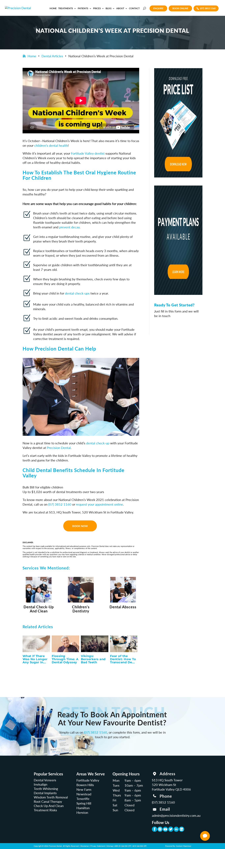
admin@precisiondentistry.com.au (176, 815)
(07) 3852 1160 (208, 8)
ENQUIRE (158, 8)
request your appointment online (99, 504)
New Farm (83, 789)
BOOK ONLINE (180, 8)
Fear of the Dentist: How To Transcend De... (123, 659)
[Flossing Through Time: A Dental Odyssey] (65, 643)
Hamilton (83, 808)
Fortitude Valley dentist (88, 153)
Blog (109, 8)
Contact (134, 8)
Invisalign (40, 784)
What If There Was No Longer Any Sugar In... (35, 659)
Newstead (83, 794)
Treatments (65, 8)
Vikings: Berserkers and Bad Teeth (93, 659)
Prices (97, 8)
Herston (82, 812)
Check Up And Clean (49, 806)
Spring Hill (83, 803)
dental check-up (97, 443)
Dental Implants (45, 793)
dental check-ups (77, 293)
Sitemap (110, 846)
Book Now (80, 525)
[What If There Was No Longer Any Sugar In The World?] (36, 643)
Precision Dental (59, 448)
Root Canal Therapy (48, 801)
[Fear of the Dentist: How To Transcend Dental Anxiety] (124, 643)
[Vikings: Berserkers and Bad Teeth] (94, 643)
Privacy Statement (97, 846)
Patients (83, 8)
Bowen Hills (85, 785)
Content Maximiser (183, 846)
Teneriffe (82, 799)
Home (53, 8)
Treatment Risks (45, 810)
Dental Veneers (45, 780)
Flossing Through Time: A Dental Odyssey (65, 659)
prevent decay (69, 227)
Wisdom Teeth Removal (51, 797)
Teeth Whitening (46, 789)
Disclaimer (85, 846)
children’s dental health (51, 145)
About (120, 8)
